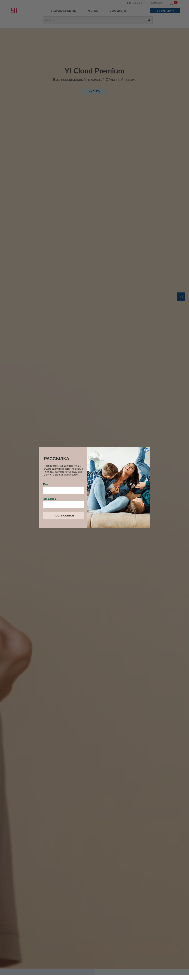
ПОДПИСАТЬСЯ (64, 515)
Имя (45, 484)
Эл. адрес (49, 498)
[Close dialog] (146, 450)
